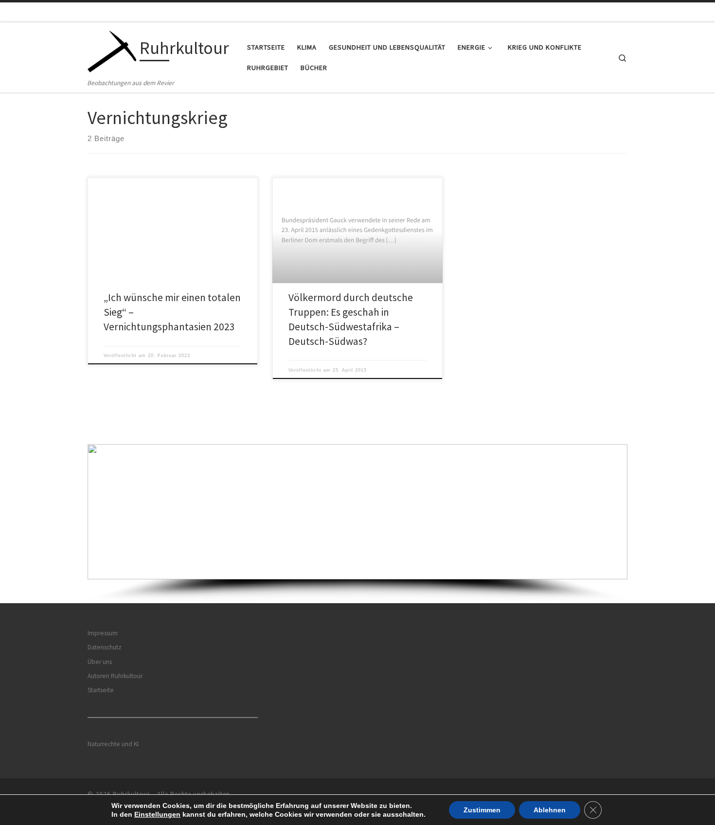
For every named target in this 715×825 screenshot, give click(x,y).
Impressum (103, 633)
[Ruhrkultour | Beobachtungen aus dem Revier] (112, 50)
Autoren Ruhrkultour (115, 676)
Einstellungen (157, 814)
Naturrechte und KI (113, 744)
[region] (357, 523)
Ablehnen (550, 810)
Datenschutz (105, 647)
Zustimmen (482, 810)
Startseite (101, 690)
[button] (357, 511)
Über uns (100, 662)
